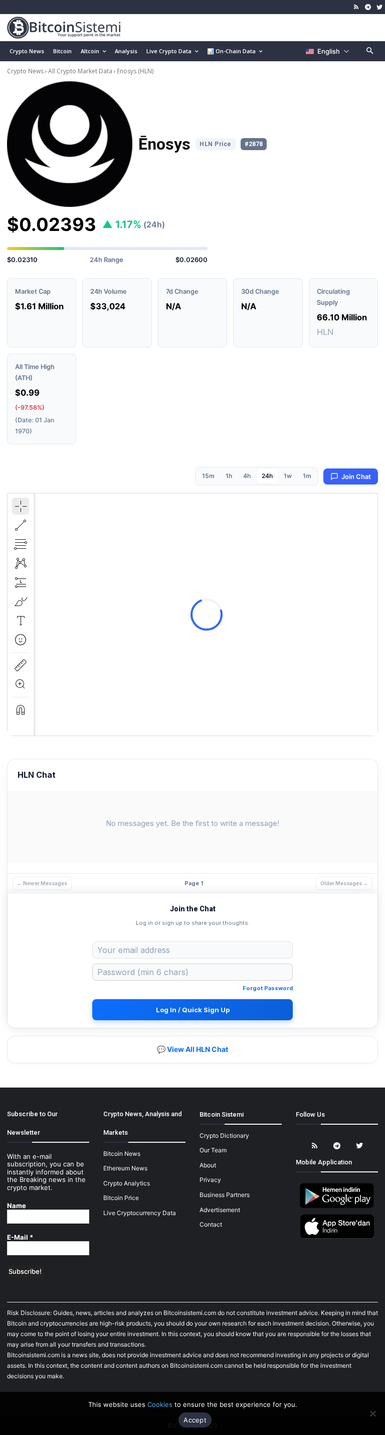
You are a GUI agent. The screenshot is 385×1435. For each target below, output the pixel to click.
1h (229, 476)
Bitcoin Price (121, 1198)
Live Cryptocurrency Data (139, 1213)
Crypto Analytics (126, 1183)
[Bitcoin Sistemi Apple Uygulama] (337, 1237)
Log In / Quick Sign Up (193, 1010)
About (208, 1165)
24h (267, 476)
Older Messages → (344, 883)
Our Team (213, 1150)
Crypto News (26, 71)
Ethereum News (125, 1168)
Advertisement (220, 1210)
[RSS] (356, 7)
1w (288, 476)
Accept (195, 1420)
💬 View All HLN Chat (192, 1049)
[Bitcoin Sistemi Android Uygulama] (337, 1206)
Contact (211, 1224)
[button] (370, 51)
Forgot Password (268, 988)
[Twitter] (379, 7)
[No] (372, 1413)
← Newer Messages (42, 883)
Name (16, 1206)
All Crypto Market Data (80, 71)
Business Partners (225, 1195)
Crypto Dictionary (224, 1135)
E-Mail (20, 1237)
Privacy (210, 1179)
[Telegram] (367, 7)
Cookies (159, 1404)
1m (307, 476)
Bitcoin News (121, 1153)
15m (208, 476)
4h (247, 476)
